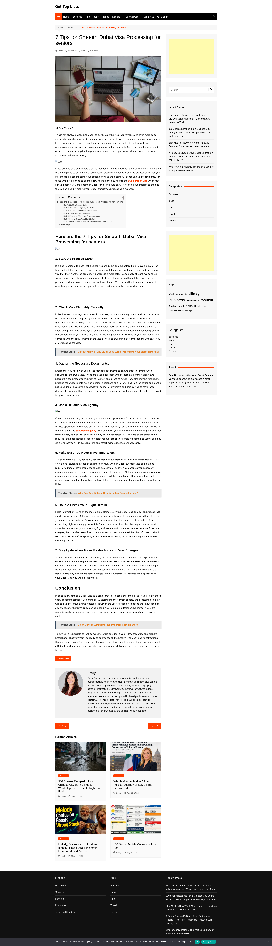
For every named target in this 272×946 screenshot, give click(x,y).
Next (153, 726)
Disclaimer (60, 905)
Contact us (148, 17)
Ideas (96, 17)
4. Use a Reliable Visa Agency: (80, 213)
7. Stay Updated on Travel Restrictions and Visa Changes (89, 222)
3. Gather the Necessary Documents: (82, 211)
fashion (207, 300)
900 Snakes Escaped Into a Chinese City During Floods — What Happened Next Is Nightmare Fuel (189, 132)
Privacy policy (209, 941)
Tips (87, 17)
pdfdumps (188, 311)
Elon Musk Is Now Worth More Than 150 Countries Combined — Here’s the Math (189, 145)
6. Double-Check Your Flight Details (81, 219)
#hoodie (183, 294)
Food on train (175, 306)
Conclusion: (65, 224)
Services (59, 892)
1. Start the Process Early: (77, 205)
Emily (60, 51)
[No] (268, 941)
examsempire (193, 301)
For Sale (59, 899)
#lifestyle (195, 294)
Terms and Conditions (66, 912)
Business (77, 17)
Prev (63, 726)
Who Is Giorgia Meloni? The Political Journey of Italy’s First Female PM (132, 785)
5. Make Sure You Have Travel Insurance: (84, 216)
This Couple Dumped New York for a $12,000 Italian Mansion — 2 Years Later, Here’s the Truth (189, 118)
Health (188, 306)
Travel (172, 214)
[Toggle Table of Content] (119, 197)
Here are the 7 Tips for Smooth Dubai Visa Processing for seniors (91, 202)
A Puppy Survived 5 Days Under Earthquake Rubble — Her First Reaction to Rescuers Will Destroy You (191, 156)
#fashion (173, 294)
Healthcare (201, 306)
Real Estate (61, 885)
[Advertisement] (191, 56)
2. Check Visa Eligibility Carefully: (81, 208)
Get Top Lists (67, 6)
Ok (197, 941)
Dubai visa (64, 658)
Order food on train (176, 311)
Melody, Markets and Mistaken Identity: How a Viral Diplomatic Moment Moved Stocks (77, 848)
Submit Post (132, 17)
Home (66, 17)
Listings (116, 17)
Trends (105, 17)
